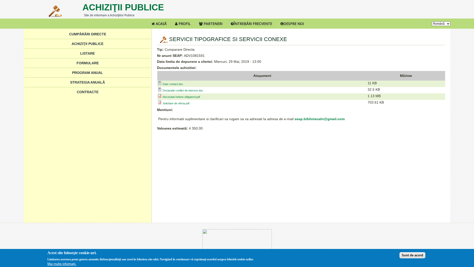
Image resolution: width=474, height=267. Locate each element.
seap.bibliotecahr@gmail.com (320, 119)
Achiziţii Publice (123, 7)
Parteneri (212, 23)
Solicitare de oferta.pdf (176, 103)
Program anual (87, 73)
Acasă (161, 23)
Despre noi (293, 23)
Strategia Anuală (87, 82)
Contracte (88, 92)
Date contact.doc (173, 84)
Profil (184, 23)
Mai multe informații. (62, 264)
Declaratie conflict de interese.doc (183, 90)
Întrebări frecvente (253, 23)
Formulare (88, 63)
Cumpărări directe (87, 34)
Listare (87, 53)
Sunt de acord (412, 255)
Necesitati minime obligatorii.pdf (181, 96)
